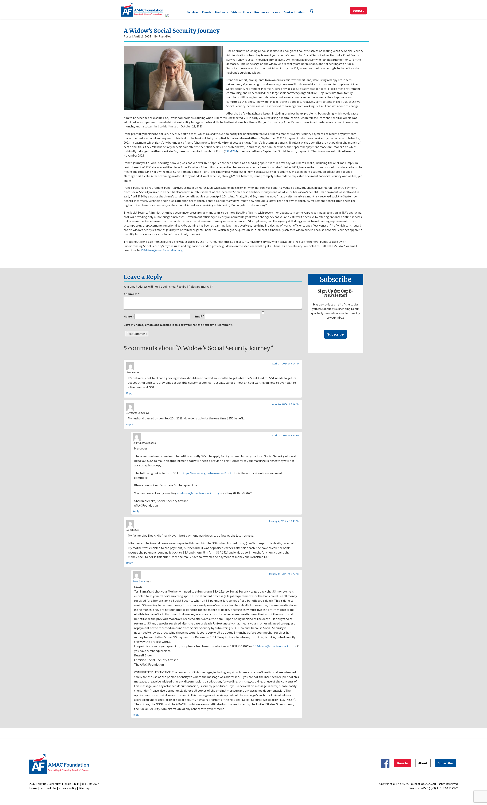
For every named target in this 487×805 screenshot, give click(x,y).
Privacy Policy (67, 788)
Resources (261, 12)
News (276, 12)
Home (33, 788)
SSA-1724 (231, 151)
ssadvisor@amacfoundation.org (198, 493)
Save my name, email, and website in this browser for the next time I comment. (178, 325)
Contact (289, 12)
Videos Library (241, 12)
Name (129, 316)
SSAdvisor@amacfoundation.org (162, 250)
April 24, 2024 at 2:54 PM (285, 404)
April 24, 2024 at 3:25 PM (285, 435)
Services (193, 12)
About (302, 12)
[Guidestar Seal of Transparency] (172, 15)
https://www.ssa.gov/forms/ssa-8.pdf (206, 473)
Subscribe (335, 334)
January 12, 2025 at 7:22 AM (283, 574)
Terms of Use (47, 788)
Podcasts (221, 12)
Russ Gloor (139, 581)
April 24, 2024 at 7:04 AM (285, 363)
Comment (131, 294)
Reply (129, 393)
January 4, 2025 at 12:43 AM (283, 521)
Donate (358, 11)
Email (199, 316)
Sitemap (84, 788)
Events (207, 12)
